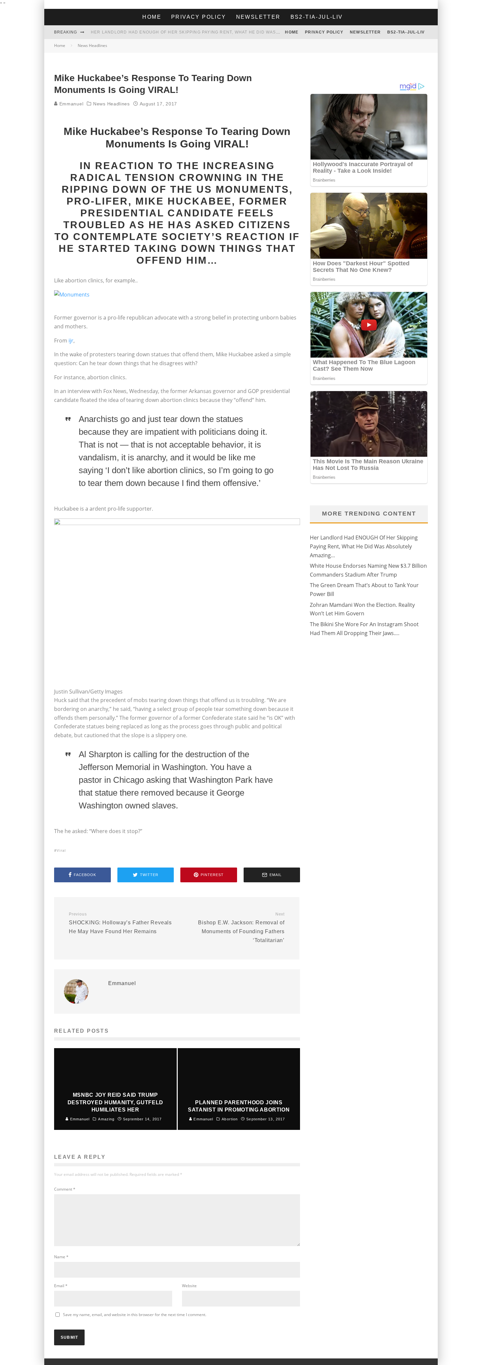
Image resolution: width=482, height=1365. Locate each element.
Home (151, 17)
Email (61, 1285)
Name (61, 1257)
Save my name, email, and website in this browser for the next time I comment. (134, 1314)
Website (189, 1285)
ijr (71, 340)
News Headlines (111, 103)
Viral (61, 850)
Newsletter (258, 17)
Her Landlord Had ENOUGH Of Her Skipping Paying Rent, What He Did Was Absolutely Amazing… (211, 32)
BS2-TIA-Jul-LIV (317, 17)
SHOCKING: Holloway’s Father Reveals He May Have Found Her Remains (120, 923)
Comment (64, 1189)
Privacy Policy (198, 17)
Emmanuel (70, 103)
